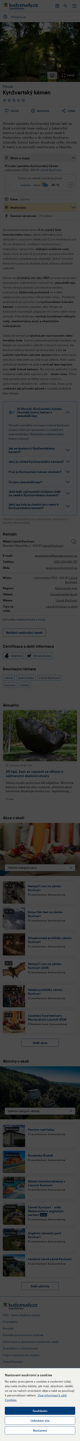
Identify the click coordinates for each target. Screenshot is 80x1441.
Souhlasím (40, 1411)
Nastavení (40, 1430)
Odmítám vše (40, 1420)
